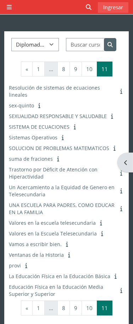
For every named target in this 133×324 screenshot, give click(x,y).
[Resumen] (122, 91)
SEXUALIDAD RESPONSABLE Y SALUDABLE (58, 116)
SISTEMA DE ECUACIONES (39, 126)
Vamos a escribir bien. (35, 244)
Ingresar (113, 7)
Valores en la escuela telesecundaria (52, 222)
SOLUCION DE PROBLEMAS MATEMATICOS (59, 148)
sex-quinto (21, 105)
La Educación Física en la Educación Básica (59, 276)
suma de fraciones (31, 158)
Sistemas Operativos (33, 137)
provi (15, 265)
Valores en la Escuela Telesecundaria (53, 233)
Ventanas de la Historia (36, 254)
